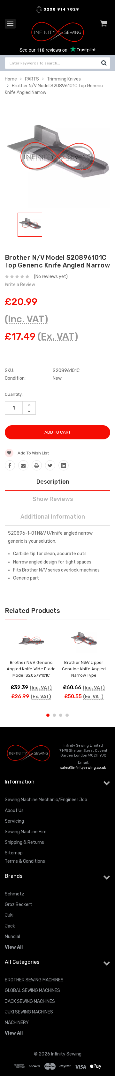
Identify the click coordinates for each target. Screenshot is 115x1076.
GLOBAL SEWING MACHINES (32, 990)
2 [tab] (54, 715)
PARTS (32, 79)
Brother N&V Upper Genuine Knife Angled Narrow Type (84, 669)
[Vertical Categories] (10, 24)
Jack (10, 926)
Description (52, 481)
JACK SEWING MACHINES (30, 1001)
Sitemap (14, 853)
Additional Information (52, 516)
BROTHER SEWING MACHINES (34, 980)
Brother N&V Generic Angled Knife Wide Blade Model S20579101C (31, 669)
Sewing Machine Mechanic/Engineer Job (46, 799)
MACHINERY (17, 1022)
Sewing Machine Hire (26, 832)
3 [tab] (60, 715)
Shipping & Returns (24, 842)
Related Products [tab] (32, 610)
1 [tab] (48, 715)
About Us (14, 810)
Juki (9, 915)
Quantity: (14, 394)
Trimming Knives (64, 79)
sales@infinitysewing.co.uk (83, 768)
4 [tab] (67, 715)
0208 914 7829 (60, 9)
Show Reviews (53, 499)
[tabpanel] (30, 226)
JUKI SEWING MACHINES (29, 1012)
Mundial (12, 936)
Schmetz (14, 894)
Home (11, 79)
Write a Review (20, 284)
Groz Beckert (18, 904)
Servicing (14, 821)
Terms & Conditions (25, 861)
